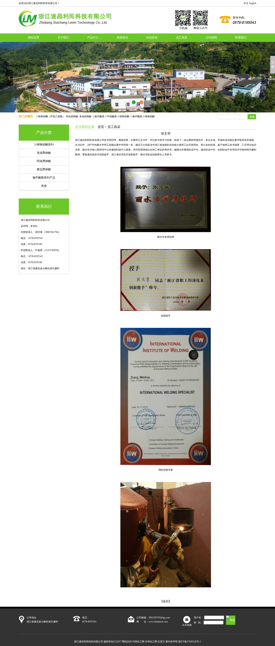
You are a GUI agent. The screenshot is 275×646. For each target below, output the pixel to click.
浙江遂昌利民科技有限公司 (35, 220)
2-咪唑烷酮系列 (44, 144)
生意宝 (161, 641)
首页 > (103, 127)
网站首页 (33, 37)
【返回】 (165, 601)
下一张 (265, 78)
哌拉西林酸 (44, 169)
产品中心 (92, 37)
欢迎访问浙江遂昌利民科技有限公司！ (39, 3)
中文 (246, 3)
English (252, 3)
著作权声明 (171, 641)
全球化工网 (151, 641)
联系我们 (240, 37)
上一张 (10, 78)
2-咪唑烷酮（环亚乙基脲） (50, 116)
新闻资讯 (122, 37)
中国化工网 (138, 641)
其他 (44, 185)
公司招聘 (211, 37)
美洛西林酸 (85, 116)
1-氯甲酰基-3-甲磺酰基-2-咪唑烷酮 (111, 116)
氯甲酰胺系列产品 (44, 177)
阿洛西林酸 (72, 116)
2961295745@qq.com (159, 617)
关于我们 (63, 37)
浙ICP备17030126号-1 (189, 641)
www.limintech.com (158, 621)
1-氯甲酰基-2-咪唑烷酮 (142, 116)
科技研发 (152, 37)
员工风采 (181, 37)
